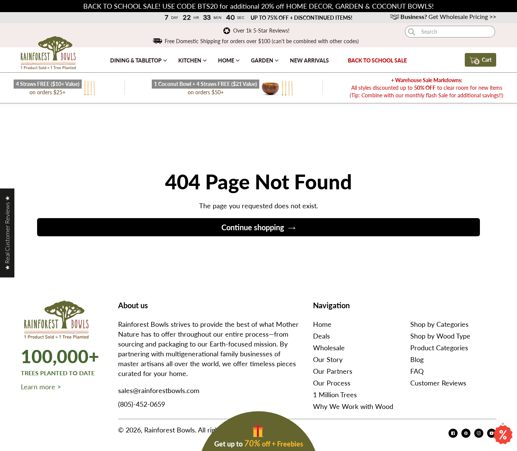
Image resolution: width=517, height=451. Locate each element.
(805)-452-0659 (141, 404)
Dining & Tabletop (136, 60)
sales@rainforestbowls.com (158, 390)
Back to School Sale (377, 60)
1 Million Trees (335, 394)
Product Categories (439, 347)
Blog (417, 359)
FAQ (417, 371)
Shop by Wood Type (440, 336)
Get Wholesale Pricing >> (448, 16)
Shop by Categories (439, 324)
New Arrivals (309, 60)
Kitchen (190, 60)
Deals (321, 336)
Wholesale (329, 347)
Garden (262, 60)
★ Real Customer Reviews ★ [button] (7, 232)
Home (226, 60)
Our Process (331, 383)
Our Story (328, 359)
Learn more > (41, 386)
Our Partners (332, 371)
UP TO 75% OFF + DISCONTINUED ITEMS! (301, 17)
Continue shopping (252, 227)
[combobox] (450, 31)
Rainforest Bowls (169, 430)
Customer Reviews (438, 383)
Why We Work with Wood (353, 406)
